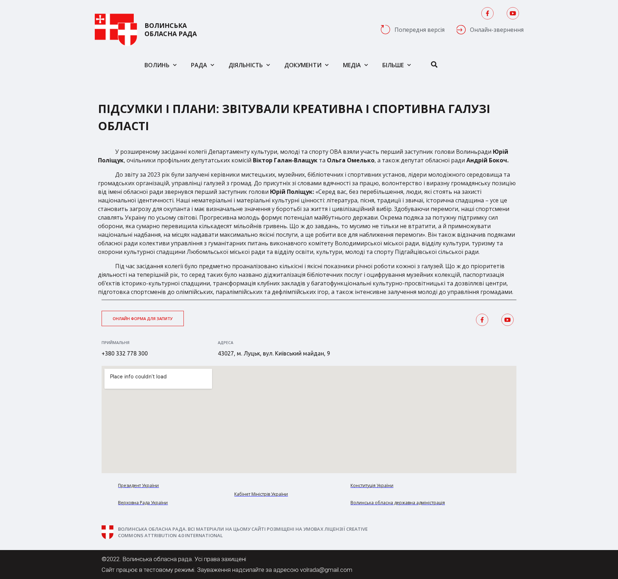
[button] (143, 318)
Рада (199, 65)
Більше (393, 65)
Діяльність (246, 65)
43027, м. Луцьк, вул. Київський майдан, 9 (274, 353)
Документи (303, 65)
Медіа (352, 65)
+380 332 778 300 (125, 353)
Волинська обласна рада (170, 29)
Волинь (157, 65)
